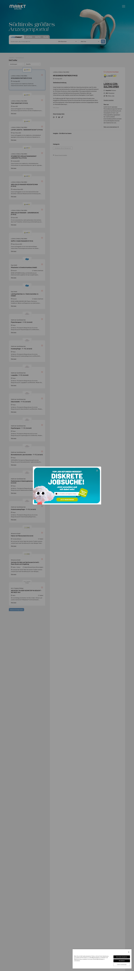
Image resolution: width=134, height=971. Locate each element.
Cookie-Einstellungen (122, 964)
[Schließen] (128, 952)
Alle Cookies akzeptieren (121, 957)
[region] (102, 959)
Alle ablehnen (122, 960)
